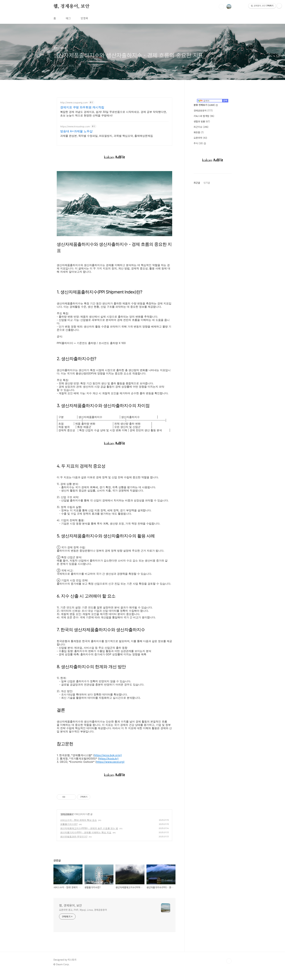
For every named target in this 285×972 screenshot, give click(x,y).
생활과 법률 (202, 121)
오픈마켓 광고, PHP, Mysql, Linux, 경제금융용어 (83, 909)
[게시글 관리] (72, 796)
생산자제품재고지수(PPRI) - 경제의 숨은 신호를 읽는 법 (89, 828)
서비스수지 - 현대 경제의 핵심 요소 (78, 820)
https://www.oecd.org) (110, 761)
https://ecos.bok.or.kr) (108, 755)
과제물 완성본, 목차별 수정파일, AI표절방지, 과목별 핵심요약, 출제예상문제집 (106, 135)
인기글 (207, 182)
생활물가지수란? (69, 824)
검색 (221, 6)
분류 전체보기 (204, 105)
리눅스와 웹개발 (204, 116)
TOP (229, 961)
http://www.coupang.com (74, 102)
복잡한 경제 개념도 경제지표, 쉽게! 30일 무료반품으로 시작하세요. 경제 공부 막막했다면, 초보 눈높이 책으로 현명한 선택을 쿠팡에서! (113, 113)
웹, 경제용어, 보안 (71, 6)
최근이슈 (201, 126)
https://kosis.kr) (109, 758)
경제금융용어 (67, 814)
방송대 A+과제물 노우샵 (76, 131)
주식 (198, 143)
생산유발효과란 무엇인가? (73, 836)
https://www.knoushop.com (75, 126)
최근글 (197, 182)
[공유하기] (68, 796)
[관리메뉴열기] (279, 5)
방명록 (84, 18)
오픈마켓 (200, 137)
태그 (68, 18)
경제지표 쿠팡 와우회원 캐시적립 (82, 107)
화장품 (199, 132)
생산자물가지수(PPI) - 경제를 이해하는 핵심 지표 (85, 832)
